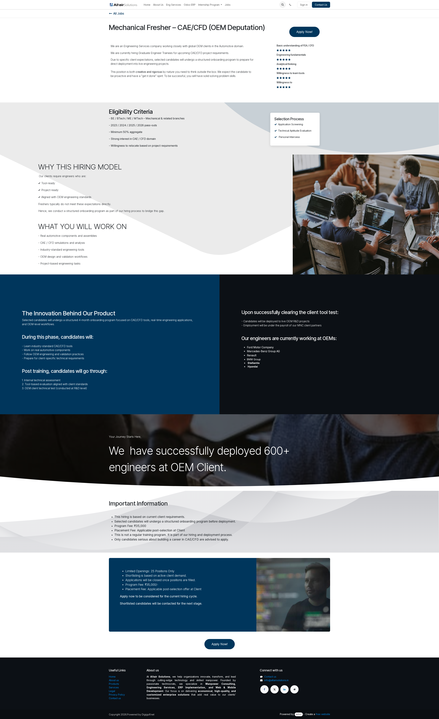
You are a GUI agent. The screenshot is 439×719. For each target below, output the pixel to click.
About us (114, 680)
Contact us (115, 698)
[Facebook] (264, 689)
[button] (282, 4)
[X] (274, 689)
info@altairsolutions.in (276, 680)
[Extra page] (294, 689)
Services (114, 687)
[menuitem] (147, 5)
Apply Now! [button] (304, 32)
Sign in (304, 4)
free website (323, 714)
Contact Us (321, 4)
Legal (112, 691)
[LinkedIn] (284, 689)
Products (114, 683)
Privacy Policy (117, 694)
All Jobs (118, 13)
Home (112, 676)
